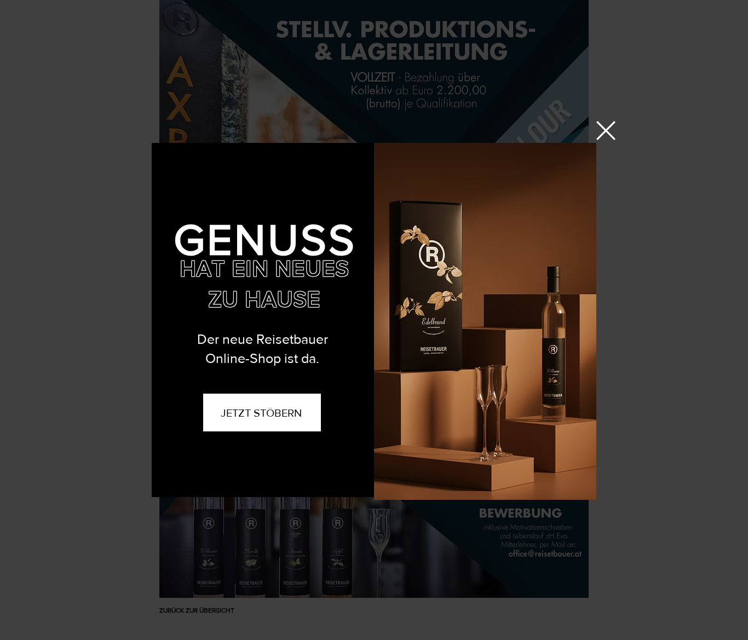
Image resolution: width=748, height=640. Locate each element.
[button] (605, 130)
